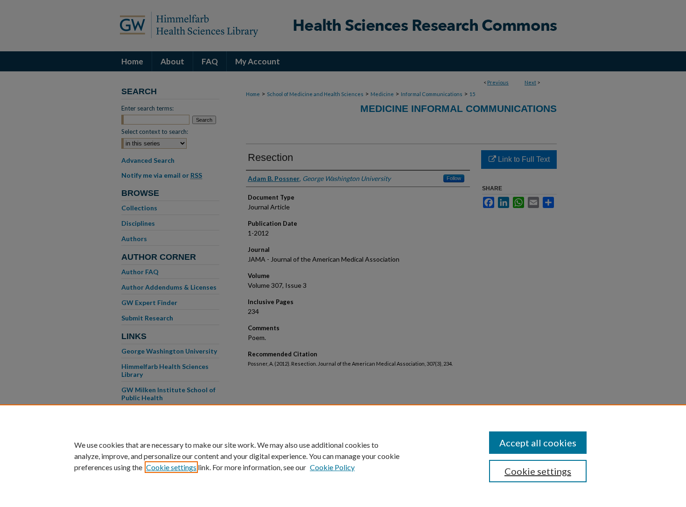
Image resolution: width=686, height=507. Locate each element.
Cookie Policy (332, 467)
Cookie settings (171, 467)
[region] (343, 455)
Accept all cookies (537, 442)
